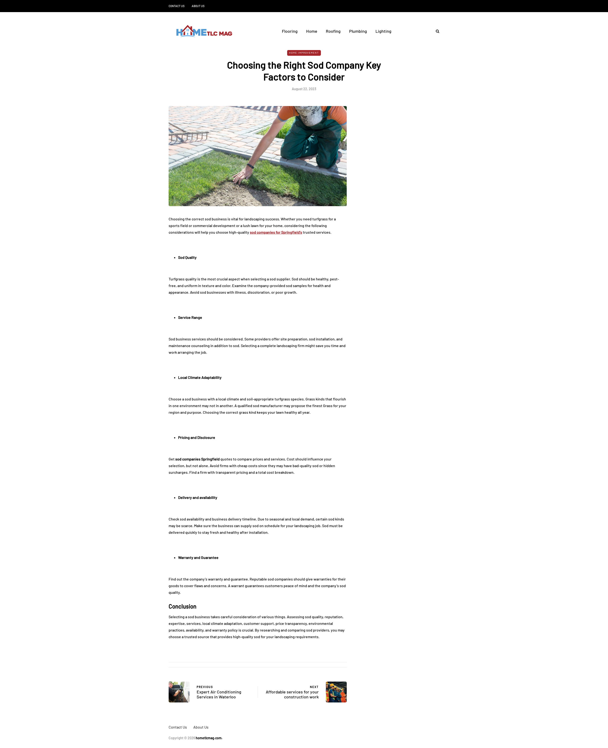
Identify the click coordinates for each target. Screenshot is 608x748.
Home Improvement (304, 52)
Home (311, 31)
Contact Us (177, 6)
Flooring (290, 31)
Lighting (383, 31)
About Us (198, 6)
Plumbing (358, 31)
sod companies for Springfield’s (276, 232)
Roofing (333, 31)
